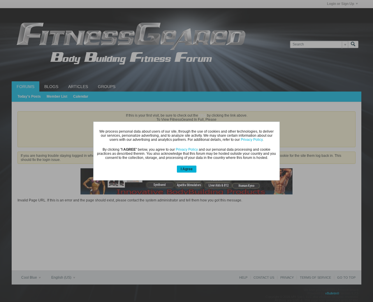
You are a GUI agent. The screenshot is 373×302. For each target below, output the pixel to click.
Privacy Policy (252, 140)
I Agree (187, 169)
